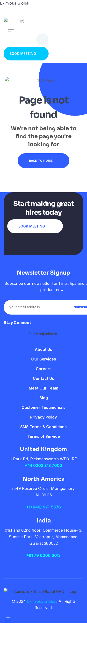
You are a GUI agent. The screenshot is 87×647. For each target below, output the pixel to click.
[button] (26, 53)
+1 (28, 507)
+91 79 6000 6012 (43, 555)
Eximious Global (14, 3)
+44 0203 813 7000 (43, 465)
